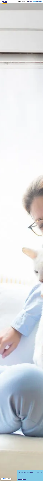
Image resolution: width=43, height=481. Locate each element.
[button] (20, 1)
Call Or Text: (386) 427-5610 (37, 1)
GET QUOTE (30, 1)
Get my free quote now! (22, 479)
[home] (4, 3)
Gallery (27, 1)
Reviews (23, 1)
